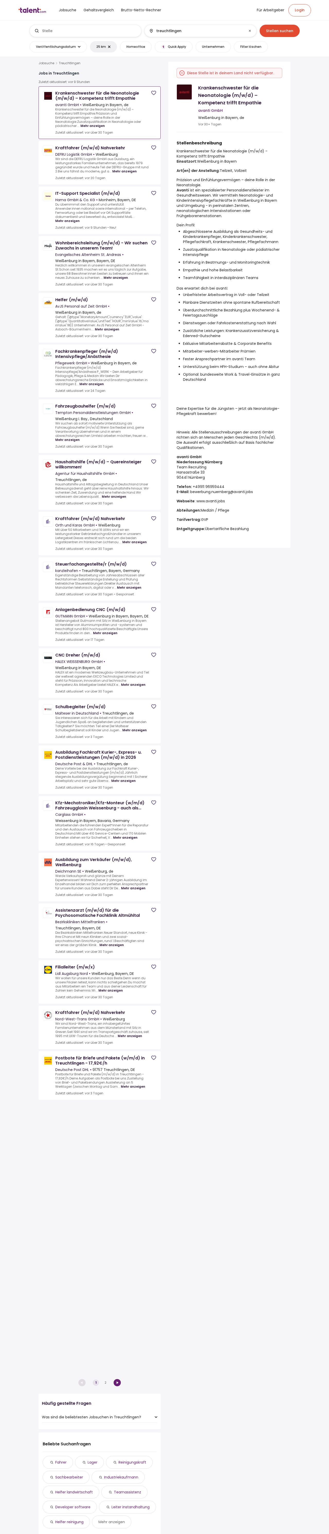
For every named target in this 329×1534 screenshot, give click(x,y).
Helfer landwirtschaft (74, 1492)
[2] (117, 1382)
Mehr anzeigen (92, 126)
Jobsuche (46, 63)
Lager (92, 1462)
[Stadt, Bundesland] (196, 31)
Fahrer (61, 1462)
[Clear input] (250, 31)
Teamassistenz (127, 1492)
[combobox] (89, 31)
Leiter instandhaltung (131, 1507)
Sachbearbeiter (69, 1477)
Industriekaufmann (121, 1477)
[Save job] (153, 93)
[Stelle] (85, 31)
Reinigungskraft (132, 1462)
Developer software (72, 1507)
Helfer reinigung (69, 1521)
